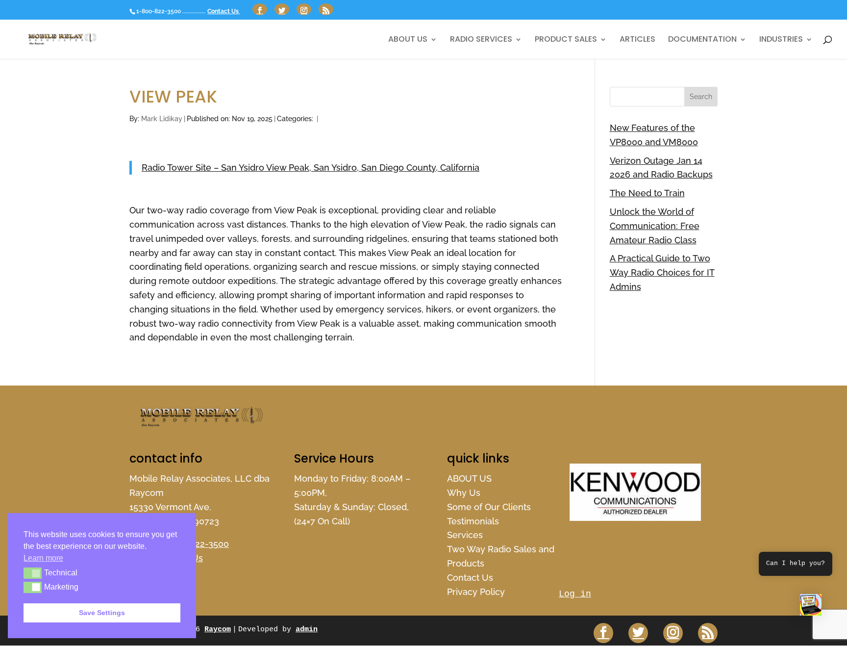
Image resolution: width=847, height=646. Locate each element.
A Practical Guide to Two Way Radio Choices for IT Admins (662, 272)
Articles (637, 40)
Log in (575, 594)
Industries (781, 40)
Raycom (217, 629)
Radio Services (481, 40)
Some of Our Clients (489, 507)
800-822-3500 (199, 544)
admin (307, 629)
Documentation (702, 40)
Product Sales (566, 40)
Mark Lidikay (161, 119)
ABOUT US (407, 40)
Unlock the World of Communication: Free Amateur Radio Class (654, 226)
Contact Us (223, 11)
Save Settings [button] (102, 613)
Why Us (463, 493)
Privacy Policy (476, 592)
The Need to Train (647, 193)
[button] (810, 607)
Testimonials (473, 521)
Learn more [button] (43, 558)
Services (465, 535)
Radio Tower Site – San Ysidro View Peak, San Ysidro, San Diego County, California (310, 167)
